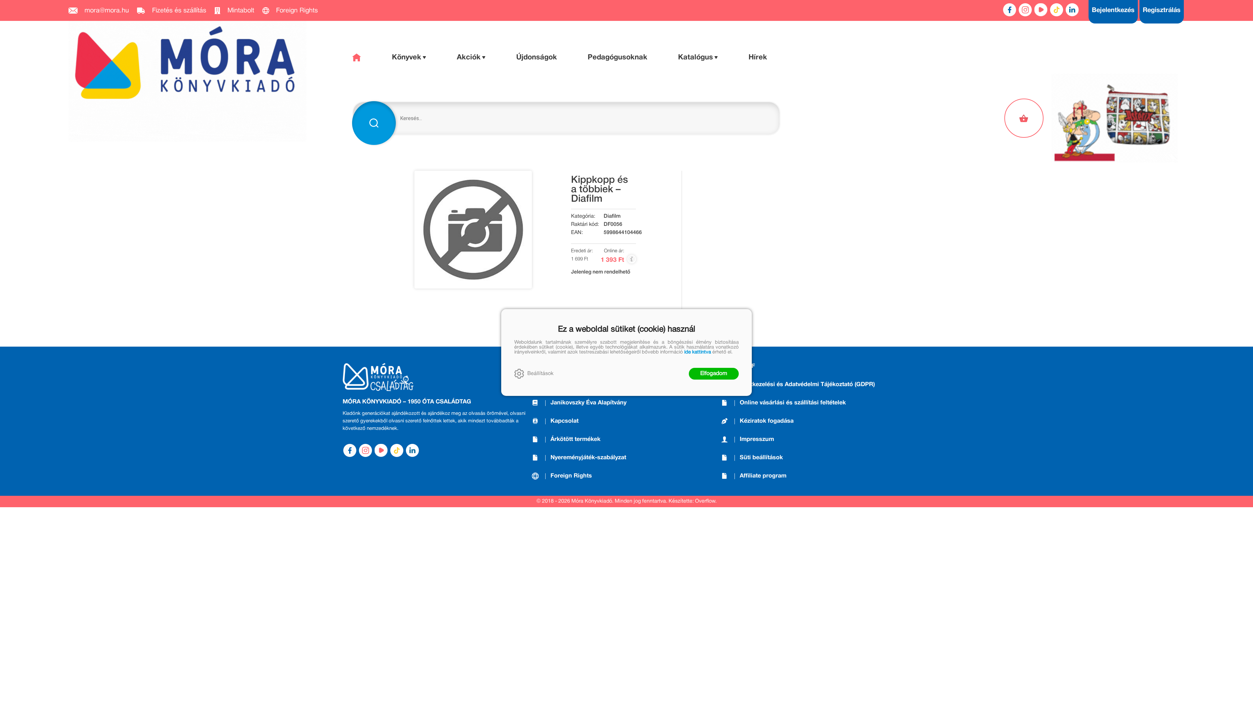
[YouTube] (1040, 9)
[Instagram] (1025, 9)
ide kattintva (697, 352)
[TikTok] (1056, 9)
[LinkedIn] (1072, 9)
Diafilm (612, 216)
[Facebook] (1009, 9)
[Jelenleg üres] (1024, 118)
